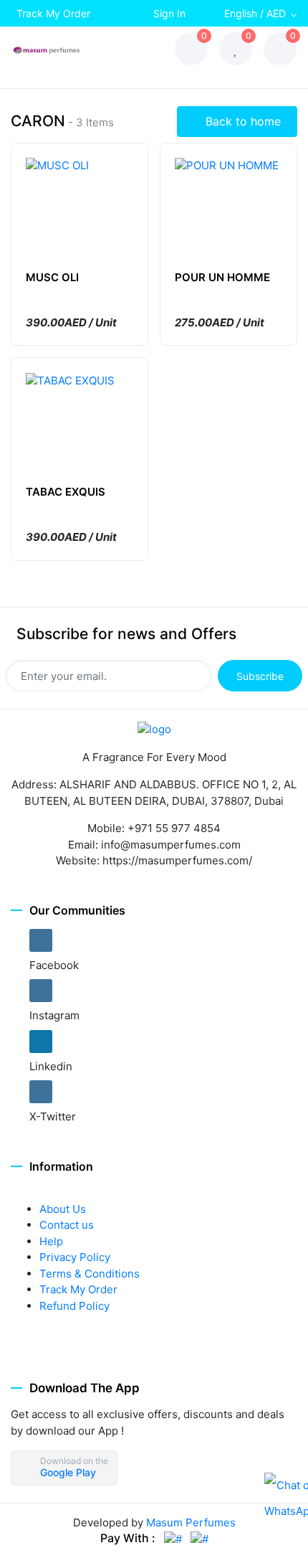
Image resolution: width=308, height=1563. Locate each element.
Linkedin (50, 1066)
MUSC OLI (52, 277)
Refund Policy (74, 1306)
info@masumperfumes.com (171, 844)
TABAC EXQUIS (65, 492)
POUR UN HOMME (222, 277)
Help (51, 1241)
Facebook (54, 965)
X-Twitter (52, 1116)
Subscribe (260, 676)
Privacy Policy (74, 1257)
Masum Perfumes (191, 1522)
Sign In (169, 13)
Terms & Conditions (89, 1273)
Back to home (241, 121)
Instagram (54, 1015)
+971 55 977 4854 (174, 828)
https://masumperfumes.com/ (177, 860)
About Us (62, 1209)
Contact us (66, 1225)
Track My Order (53, 13)
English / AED (255, 13)
